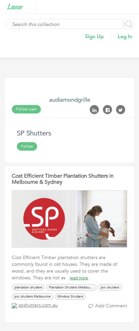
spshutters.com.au (38, 305)
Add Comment (111, 306)
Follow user (26, 109)
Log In (125, 36)
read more (79, 278)
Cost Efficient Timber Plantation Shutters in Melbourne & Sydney (63, 179)
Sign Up (94, 36)
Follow (27, 146)
